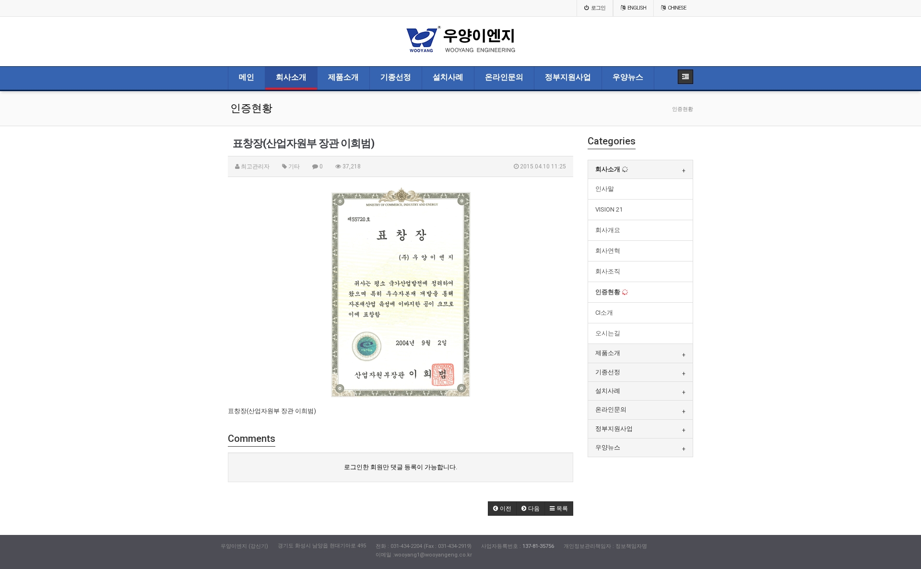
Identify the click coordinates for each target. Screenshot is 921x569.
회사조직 (607, 271)
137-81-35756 (538, 546)
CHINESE (677, 8)
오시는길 (607, 333)
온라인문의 (504, 77)
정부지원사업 (568, 77)
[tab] (640, 169)
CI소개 (604, 312)
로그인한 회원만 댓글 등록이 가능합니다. (400, 467)
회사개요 (607, 230)
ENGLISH (636, 8)
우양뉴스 (628, 77)
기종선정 (395, 77)
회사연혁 (607, 250)
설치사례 (448, 77)
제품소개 (343, 77)
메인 (246, 77)
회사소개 (291, 77)
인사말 (604, 188)
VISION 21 (609, 209)
